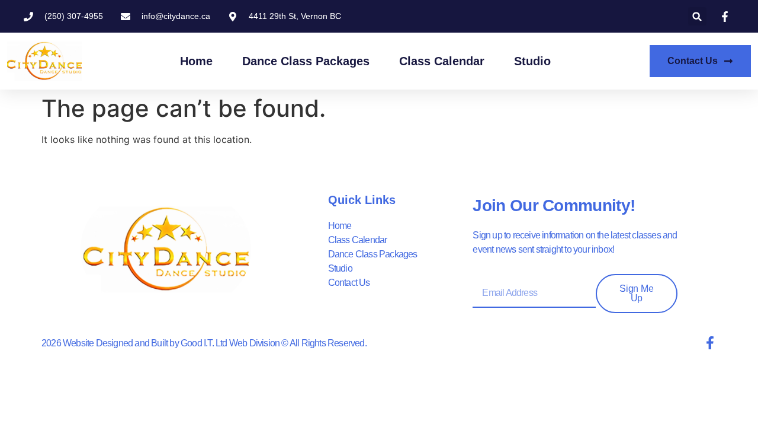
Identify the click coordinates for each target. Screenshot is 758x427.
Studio (532, 61)
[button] (697, 16)
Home (196, 61)
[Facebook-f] (710, 342)
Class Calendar (441, 61)
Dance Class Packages (306, 61)
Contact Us (349, 283)
